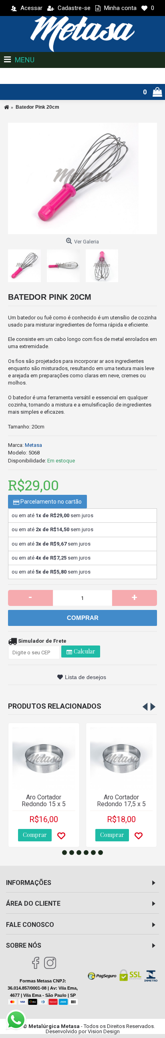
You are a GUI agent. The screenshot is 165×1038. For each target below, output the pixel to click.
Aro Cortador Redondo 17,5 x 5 (121, 800)
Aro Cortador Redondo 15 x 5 (44, 800)
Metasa (33, 445)
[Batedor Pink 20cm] (82, 178)
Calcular (83, 651)
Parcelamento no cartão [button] (50, 501)
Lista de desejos (85, 677)
